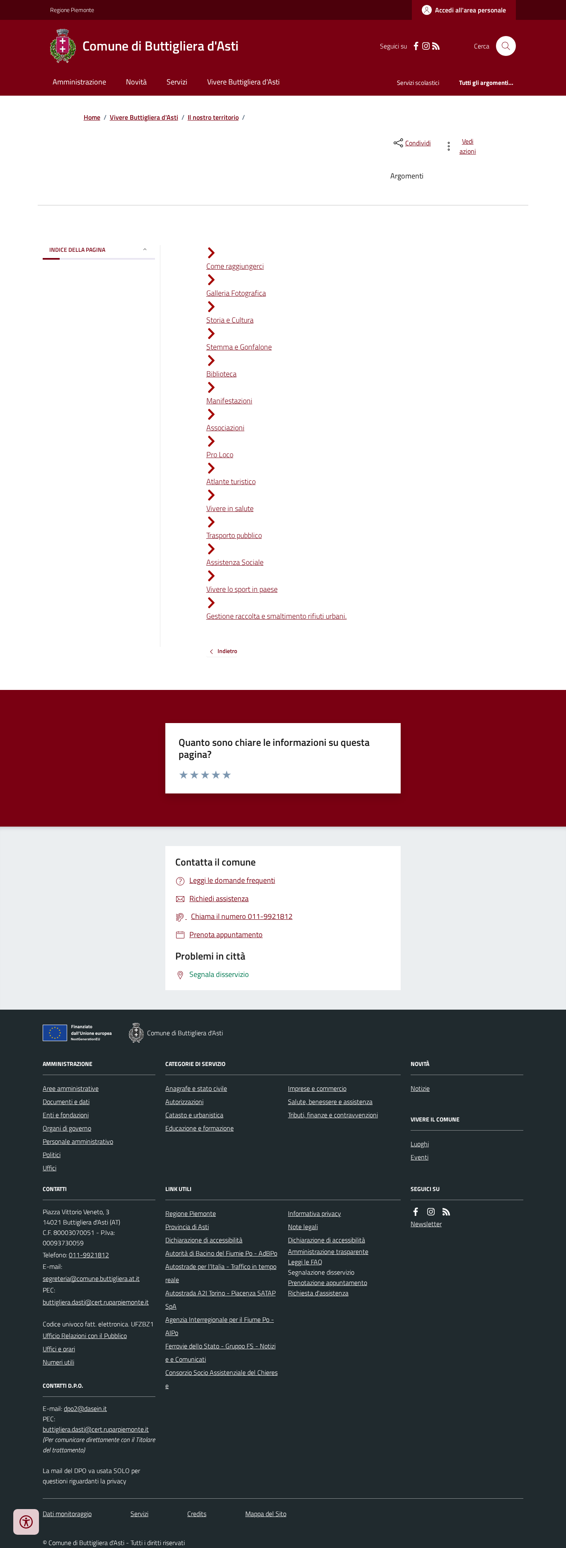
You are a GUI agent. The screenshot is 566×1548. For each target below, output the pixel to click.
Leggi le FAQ (305, 1262)
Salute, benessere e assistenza (330, 1102)
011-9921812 (89, 1255)
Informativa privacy (314, 1213)
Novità (136, 81)
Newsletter (426, 1224)
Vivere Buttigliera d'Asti (243, 81)
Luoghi (420, 1144)
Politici (51, 1155)
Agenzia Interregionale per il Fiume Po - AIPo (219, 1326)
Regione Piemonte (72, 9)
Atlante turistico (231, 481)
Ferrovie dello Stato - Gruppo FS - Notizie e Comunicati (220, 1352)
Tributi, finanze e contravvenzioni (333, 1115)
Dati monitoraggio (67, 1514)
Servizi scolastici (418, 82)
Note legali (303, 1227)
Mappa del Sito (265, 1514)
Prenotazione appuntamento (327, 1283)
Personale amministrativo (78, 1141)
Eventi (419, 1157)
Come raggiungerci (235, 266)
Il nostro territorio (213, 117)
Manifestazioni (229, 400)
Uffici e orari (59, 1349)
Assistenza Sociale (235, 562)
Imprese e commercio (317, 1088)
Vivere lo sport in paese (242, 589)
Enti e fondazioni (66, 1115)
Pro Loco (219, 454)
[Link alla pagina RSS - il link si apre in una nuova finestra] (436, 46)
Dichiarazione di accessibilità (203, 1240)
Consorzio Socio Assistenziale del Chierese (221, 1379)
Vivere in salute (230, 508)
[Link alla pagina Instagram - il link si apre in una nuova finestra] (426, 46)
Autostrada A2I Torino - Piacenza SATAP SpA (220, 1299)
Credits (196, 1514)
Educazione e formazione (199, 1128)
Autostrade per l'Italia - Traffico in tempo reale (220, 1273)
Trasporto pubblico (234, 535)
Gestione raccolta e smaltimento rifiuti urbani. (276, 616)
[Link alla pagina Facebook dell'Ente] (416, 1212)
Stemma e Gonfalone (239, 346)
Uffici (49, 1168)
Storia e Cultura (230, 320)
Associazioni (225, 427)
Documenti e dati (66, 1102)
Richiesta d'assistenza (318, 1293)
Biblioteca (221, 373)
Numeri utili (58, 1362)
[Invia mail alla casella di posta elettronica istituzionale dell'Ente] (91, 1278)
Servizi (177, 81)
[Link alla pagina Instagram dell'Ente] (431, 1212)
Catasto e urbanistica (194, 1115)
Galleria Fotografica (236, 293)
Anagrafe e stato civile (196, 1088)
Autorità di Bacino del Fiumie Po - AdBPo (221, 1253)
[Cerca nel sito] (502, 46)
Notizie (420, 1088)
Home (92, 117)
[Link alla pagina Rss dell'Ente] (446, 1212)
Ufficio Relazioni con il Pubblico (85, 1336)
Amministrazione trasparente (328, 1251)
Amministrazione (79, 81)
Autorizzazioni (184, 1102)
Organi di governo (67, 1128)
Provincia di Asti (187, 1227)
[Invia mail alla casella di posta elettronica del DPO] (85, 1408)
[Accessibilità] (26, 1522)
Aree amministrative (71, 1088)
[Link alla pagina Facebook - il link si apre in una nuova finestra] (416, 46)
